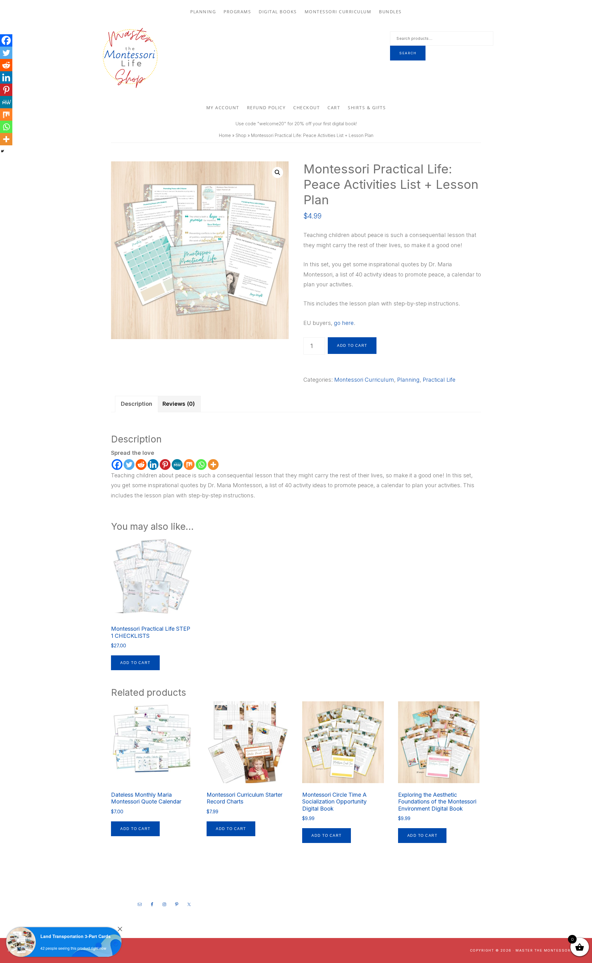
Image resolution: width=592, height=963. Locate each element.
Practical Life (439, 379)
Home (225, 135)
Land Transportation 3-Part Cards (75, 936)
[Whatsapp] (201, 464)
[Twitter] (129, 464)
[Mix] (189, 464)
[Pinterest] (165, 464)
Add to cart (352, 345)
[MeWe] (177, 464)
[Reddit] (141, 464)
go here (344, 323)
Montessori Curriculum (364, 379)
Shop (241, 135)
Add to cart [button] (135, 663)
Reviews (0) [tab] (178, 404)
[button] (277, 172)
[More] (213, 464)
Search (407, 53)
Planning (408, 379)
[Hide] (2, 151)
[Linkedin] (153, 464)
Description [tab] (136, 404)
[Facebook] (117, 464)
